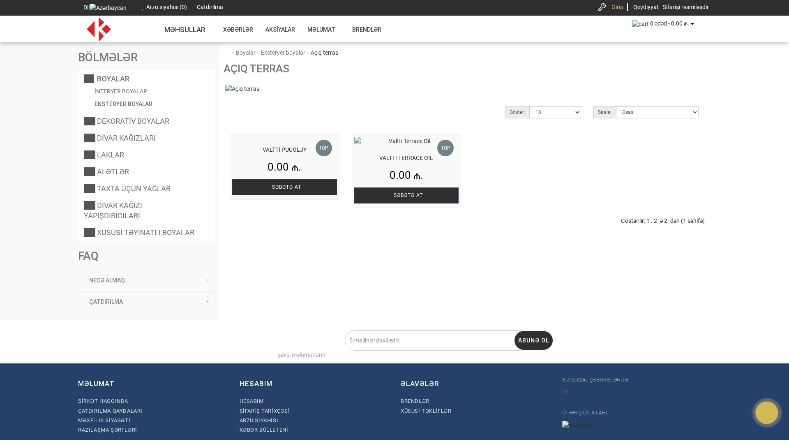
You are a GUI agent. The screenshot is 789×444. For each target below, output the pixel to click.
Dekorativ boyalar (132, 121)
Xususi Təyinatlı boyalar (144, 232)
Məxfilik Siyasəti (104, 420)
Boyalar (111, 78)
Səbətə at (286, 187)
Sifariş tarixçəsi (265, 411)
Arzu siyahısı (259, 420)
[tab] (146, 280)
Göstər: (517, 112)
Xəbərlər (238, 29)
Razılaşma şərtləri (107, 430)
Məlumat (321, 29)
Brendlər (366, 29)
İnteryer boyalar (121, 91)
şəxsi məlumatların (301, 355)
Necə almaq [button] (107, 280)
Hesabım (252, 401)
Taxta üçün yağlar (133, 188)
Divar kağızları (125, 138)
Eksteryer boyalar (123, 104)
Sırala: (605, 112)
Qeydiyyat (646, 7)
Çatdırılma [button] (106, 301)
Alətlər (112, 171)
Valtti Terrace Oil (406, 158)
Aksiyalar (280, 29)
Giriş (617, 7)
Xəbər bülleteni (264, 430)
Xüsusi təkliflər (426, 411)
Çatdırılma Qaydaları (110, 411)
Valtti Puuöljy (285, 149)
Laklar (109, 154)
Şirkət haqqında (103, 401)
